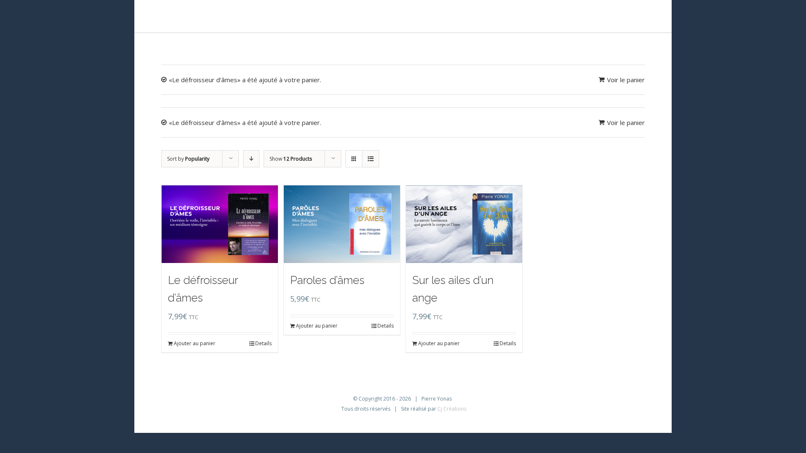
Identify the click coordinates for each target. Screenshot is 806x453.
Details (263, 343)
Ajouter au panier (194, 343)
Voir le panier (626, 80)
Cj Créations (451, 408)
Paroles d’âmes (327, 280)
